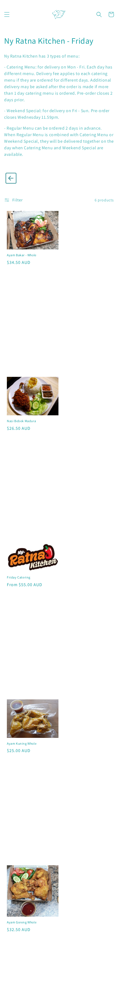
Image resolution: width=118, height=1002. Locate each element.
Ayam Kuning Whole (21, 743)
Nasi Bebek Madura (21, 421)
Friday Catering (18, 577)
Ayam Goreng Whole (21, 922)
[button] (7, 14)
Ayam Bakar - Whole (21, 255)
